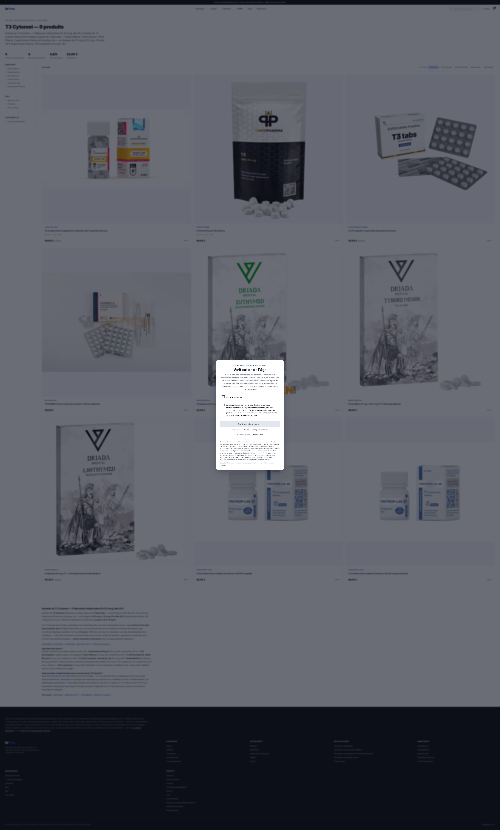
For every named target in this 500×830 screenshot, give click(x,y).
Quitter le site (257, 435)
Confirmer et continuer (250, 424)
